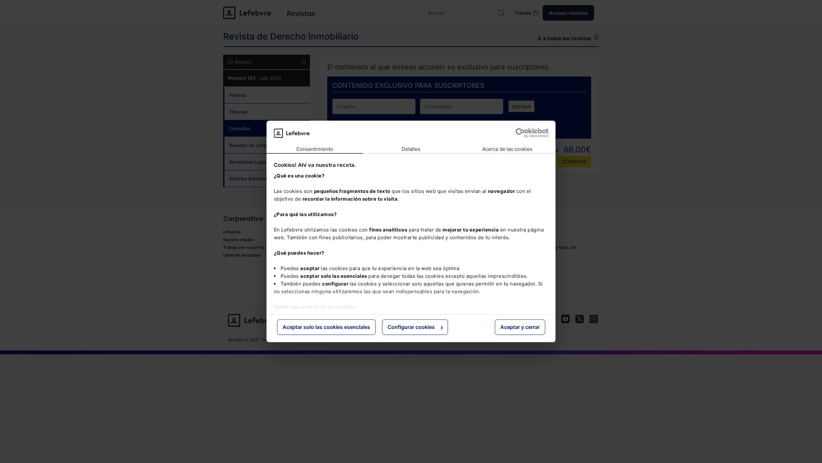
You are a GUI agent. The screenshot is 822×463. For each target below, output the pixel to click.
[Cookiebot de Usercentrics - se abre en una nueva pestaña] (520, 133)
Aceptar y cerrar (520, 327)
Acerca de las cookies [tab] (507, 149)
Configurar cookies (411, 327)
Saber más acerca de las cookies (315, 307)
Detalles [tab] (411, 149)
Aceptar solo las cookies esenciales (326, 327)
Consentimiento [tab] (314, 149)
